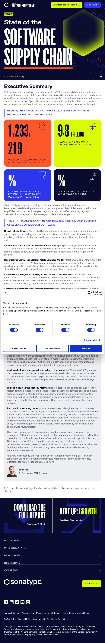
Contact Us (91, 583)
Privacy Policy (27, 613)
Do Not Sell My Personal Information (20, 619)
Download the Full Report (65, 5)
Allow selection (52, 348)
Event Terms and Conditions (76, 613)
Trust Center (64, 619)
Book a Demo (92, 5)
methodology (26, 488)
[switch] (39, 330)
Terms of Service (11, 613)
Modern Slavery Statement (48, 613)
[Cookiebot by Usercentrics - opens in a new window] (90, 293)
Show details (90, 340)
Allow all (86, 348)
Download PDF (34, 524)
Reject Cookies (19, 348)
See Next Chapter (69, 520)
